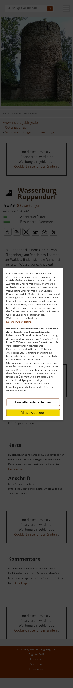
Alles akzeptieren (33, 412)
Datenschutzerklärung (18, 321)
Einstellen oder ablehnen (33, 402)
